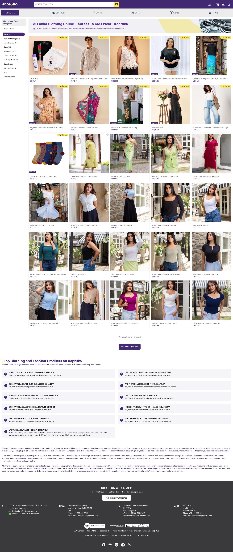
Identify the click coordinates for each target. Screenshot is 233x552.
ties (99, 456)
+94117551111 (24, 509)
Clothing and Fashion (30, 387)
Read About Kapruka (116, 531)
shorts (190, 456)
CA (148, 535)
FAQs (157, 531)
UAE (145, 535)
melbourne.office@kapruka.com (200, 516)
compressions (156, 466)
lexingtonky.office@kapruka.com (85, 516)
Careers (151, 531)
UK (142, 535)
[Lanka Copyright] (84, 535)
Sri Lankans (116, 535)
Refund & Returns (140, 531)
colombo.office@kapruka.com (25, 511)
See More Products (129, 347)
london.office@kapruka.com (139, 516)
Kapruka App (120, 526)
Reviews (128, 531)
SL (136, 535)
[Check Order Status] (223, 5)
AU (139, 535)
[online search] (116, 4)
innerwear (21, 458)
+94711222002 (33, 514)
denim (213, 448)
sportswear (135, 456)
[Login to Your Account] (229, 5)
